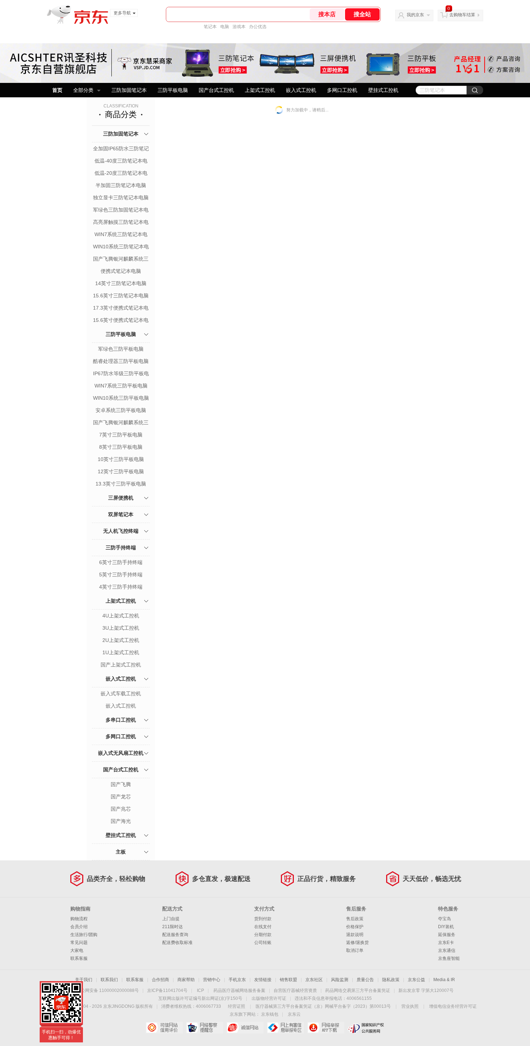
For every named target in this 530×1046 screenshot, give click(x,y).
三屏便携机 (120, 498)
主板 (121, 852)
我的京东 (415, 14)
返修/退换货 (357, 942)
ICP (200, 990)
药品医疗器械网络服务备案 (239, 990)
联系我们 (109, 979)
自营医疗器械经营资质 (295, 990)
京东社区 (314, 979)
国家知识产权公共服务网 (366, 1027)
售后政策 (354, 918)
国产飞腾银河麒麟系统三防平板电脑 (121, 423)
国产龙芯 (121, 796)
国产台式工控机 (216, 90)
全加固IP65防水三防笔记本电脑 (121, 149)
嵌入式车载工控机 (121, 693)
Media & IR (444, 979)
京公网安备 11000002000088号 (107, 990)
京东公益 (416, 979)
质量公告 (365, 979)
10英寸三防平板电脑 (121, 459)
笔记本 (210, 26)
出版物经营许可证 (269, 998)
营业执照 (410, 1006)
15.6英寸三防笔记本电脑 (121, 295)
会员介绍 (79, 926)
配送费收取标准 (177, 942)
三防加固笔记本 (129, 90)
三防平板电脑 (173, 90)
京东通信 (446, 950)
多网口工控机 (342, 90)
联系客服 (79, 958)
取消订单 (354, 950)
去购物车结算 (462, 14)
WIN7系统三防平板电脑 (120, 386)
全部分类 (83, 90)
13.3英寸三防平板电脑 (121, 484)
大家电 (76, 950)
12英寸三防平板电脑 (121, 471)
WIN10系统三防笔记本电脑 (121, 247)
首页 (57, 90)
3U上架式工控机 (120, 628)
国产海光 (121, 821)
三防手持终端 (121, 547)
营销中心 (211, 979)
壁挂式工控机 (383, 90)
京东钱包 (269, 1014)
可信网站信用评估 (164, 1027)
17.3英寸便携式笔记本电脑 (121, 308)
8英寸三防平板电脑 (120, 447)
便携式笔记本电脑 (121, 271)
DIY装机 (446, 926)
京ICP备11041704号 (167, 990)
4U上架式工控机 (120, 616)
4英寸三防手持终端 (120, 587)
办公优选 (257, 26)
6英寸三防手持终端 (120, 562)
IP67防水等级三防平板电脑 (121, 374)
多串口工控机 (121, 720)
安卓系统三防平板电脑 (121, 410)
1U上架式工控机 (120, 652)
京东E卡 (446, 942)
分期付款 (262, 934)
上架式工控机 (260, 90)
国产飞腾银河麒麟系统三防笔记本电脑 (121, 259)
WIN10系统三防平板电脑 (121, 398)
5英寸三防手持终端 (120, 574)
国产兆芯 (121, 809)
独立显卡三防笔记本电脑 (121, 197)
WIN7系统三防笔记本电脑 (120, 235)
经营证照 (236, 1006)
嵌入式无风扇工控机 (120, 753)
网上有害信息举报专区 (285, 1027)
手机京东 (237, 979)
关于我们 (83, 979)
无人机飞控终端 (120, 531)
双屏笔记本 (120, 514)
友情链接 (262, 979)
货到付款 (262, 918)
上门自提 (171, 918)
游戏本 (239, 26)
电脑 (224, 26)
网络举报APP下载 (325, 1027)
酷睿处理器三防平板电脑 (121, 361)
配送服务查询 (175, 934)
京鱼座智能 (449, 958)
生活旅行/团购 (83, 934)
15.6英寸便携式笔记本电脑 (121, 320)
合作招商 (160, 979)
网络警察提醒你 (204, 1027)
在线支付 (262, 926)
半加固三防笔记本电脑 (121, 185)
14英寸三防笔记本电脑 (120, 283)
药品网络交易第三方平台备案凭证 (357, 990)
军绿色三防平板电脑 (120, 349)
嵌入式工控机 (301, 90)
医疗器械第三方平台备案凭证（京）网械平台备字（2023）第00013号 (323, 1006)
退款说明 (354, 934)
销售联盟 (288, 979)
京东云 (294, 1014)
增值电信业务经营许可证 (453, 1006)
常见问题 (79, 942)
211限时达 (172, 926)
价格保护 (354, 926)
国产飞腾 (121, 784)
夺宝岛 (444, 918)
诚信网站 (245, 1027)
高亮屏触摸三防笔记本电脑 (121, 222)
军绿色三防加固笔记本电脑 (121, 210)
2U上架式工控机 (120, 640)
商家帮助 (186, 979)
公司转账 (262, 942)
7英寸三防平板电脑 (120, 435)
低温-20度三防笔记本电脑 (120, 173)
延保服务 (446, 934)
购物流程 (79, 918)
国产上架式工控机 (121, 665)
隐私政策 (390, 979)
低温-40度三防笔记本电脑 (120, 161)
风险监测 (339, 979)
